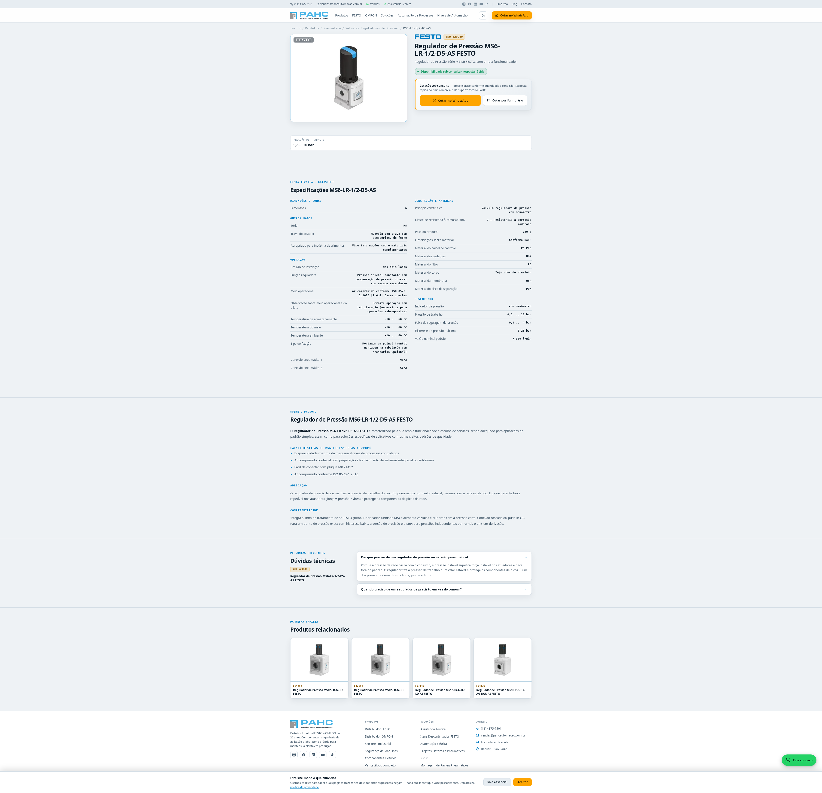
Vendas (375, 4)
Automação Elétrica (433, 744)
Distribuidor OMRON (379, 736)
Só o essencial (497, 782)
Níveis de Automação (452, 15)
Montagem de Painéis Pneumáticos (444, 765)
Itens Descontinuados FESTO (439, 736)
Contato (526, 4)
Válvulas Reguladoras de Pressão (372, 28)
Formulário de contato (496, 742)
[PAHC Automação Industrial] (309, 15)
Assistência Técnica (399, 4)
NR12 (424, 758)
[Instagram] (464, 4)
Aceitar (522, 782)
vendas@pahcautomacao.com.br (341, 4)
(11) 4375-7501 (303, 4)
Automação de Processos (415, 15)
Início (295, 28)
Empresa (502, 4)
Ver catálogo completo (380, 765)
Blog (514, 4)
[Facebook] (469, 4)
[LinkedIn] (475, 4)
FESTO (356, 15)
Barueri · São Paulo (494, 749)
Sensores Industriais (378, 744)
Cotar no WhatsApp (453, 100)
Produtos (341, 15)
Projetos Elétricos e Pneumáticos (442, 751)
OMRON (371, 15)
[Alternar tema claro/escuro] (483, 15)
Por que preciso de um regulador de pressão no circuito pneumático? (414, 557)
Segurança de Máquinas (381, 751)
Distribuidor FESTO (377, 729)
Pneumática (332, 28)
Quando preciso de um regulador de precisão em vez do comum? (411, 589)
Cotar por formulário (507, 100)
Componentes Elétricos (380, 758)
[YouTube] (481, 4)
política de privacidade (304, 787)
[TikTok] (487, 4)
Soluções (387, 15)
